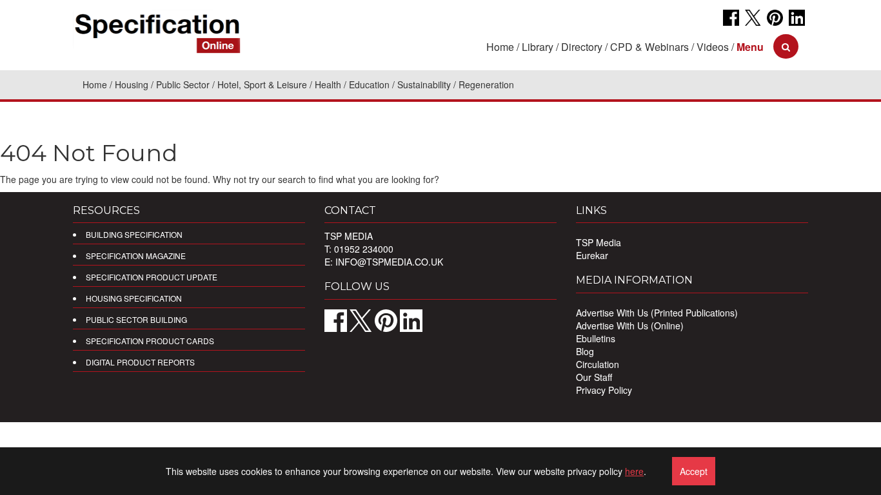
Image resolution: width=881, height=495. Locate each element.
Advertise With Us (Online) (630, 325)
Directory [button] (581, 46)
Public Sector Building (136, 319)
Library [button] (537, 46)
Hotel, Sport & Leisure (262, 84)
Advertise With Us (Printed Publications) (657, 312)
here (634, 471)
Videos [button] (713, 46)
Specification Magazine (136, 255)
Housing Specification (134, 298)
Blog (585, 351)
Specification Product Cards (150, 340)
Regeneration (486, 84)
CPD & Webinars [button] (649, 46)
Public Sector (183, 84)
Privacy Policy (604, 389)
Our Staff (594, 377)
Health (328, 84)
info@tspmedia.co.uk (389, 261)
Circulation (597, 364)
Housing (131, 84)
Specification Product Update (151, 276)
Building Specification (134, 234)
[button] (750, 46)
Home (500, 46)
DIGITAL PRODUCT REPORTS (140, 361)
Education (369, 84)
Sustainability (424, 84)
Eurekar (592, 255)
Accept (694, 471)
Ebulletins (595, 338)
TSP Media (598, 242)
